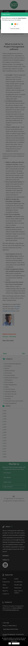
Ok (9, 643)
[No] (26, 641)
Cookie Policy (15, 643)
